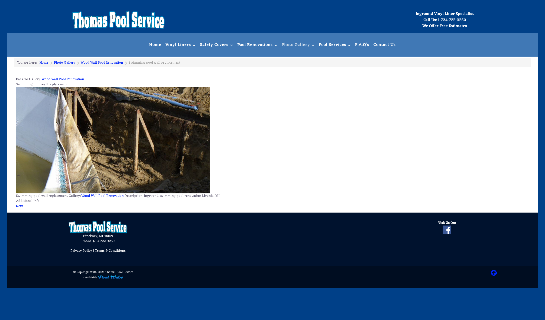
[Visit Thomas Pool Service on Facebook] (447, 230)
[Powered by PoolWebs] (103, 277)
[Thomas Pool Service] (118, 20)
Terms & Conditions (110, 251)
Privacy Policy (81, 251)
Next (19, 206)
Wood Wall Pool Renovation (63, 79)
